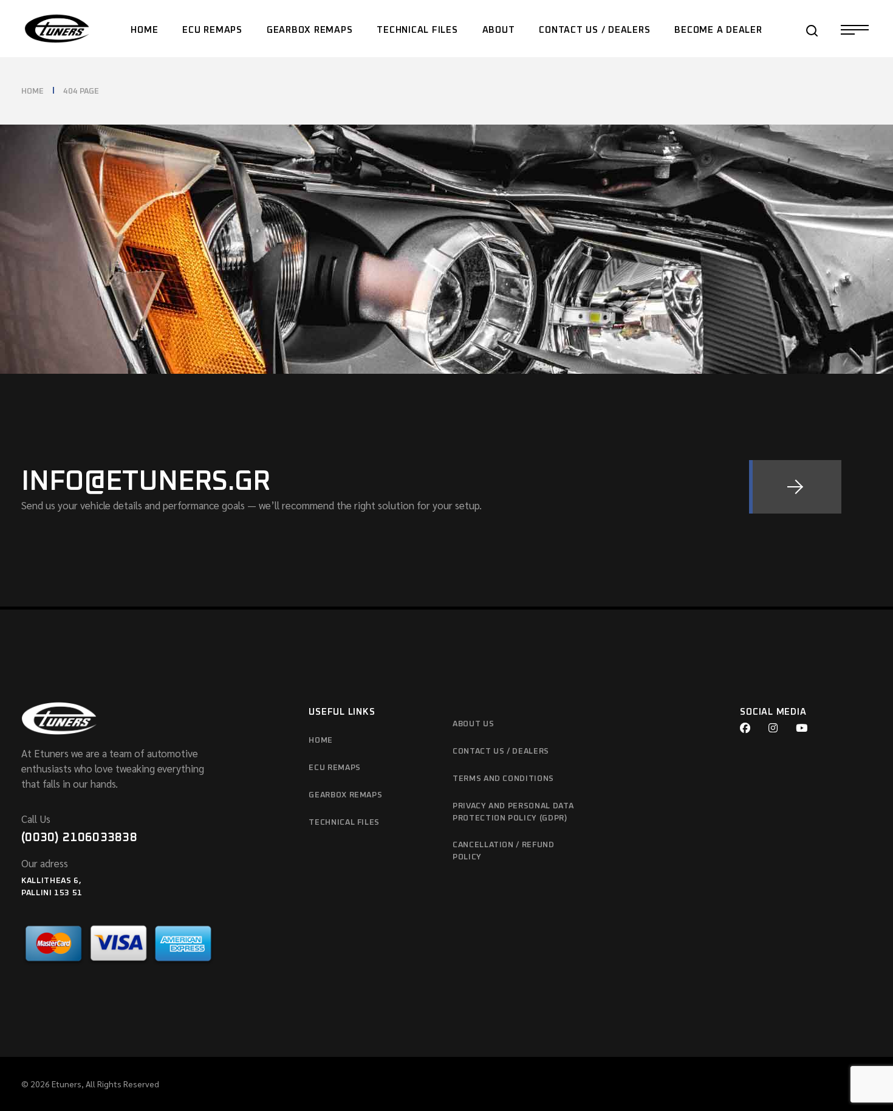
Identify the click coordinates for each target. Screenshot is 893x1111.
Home (321, 741)
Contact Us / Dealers (501, 751)
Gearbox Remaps (345, 795)
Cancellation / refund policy (504, 851)
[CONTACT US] (795, 487)
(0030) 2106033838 (79, 837)
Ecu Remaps (335, 768)
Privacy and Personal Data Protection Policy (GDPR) (513, 812)
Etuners (66, 1083)
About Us (473, 724)
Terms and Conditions (503, 779)
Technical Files (344, 823)
